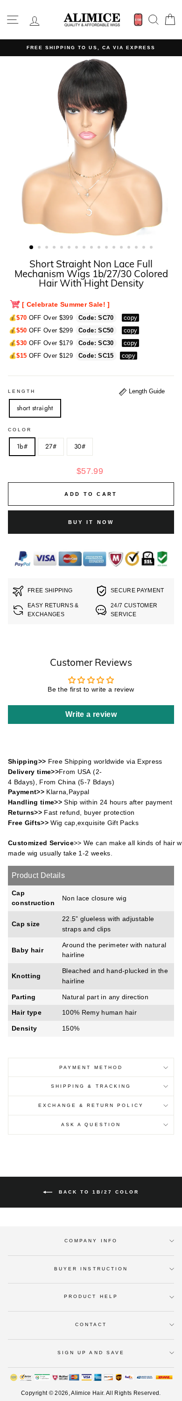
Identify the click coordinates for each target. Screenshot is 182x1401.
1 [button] (31, 247)
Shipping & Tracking (91, 1086)
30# (79, 446)
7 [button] (77, 248)
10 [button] (100, 248)
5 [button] (62, 248)
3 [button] (47, 248)
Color (20, 429)
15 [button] (137, 248)
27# (50, 446)
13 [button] (122, 248)
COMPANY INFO (91, 1240)
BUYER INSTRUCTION (91, 1268)
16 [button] (144, 248)
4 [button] (55, 248)
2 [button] (40, 248)
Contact (91, 1324)
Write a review (91, 714)
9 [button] (92, 248)
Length (21, 391)
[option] (91, 48)
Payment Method (91, 1067)
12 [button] (114, 248)
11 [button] (107, 248)
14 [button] (129, 248)
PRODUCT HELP (91, 1296)
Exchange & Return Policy (90, 1105)
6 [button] (70, 248)
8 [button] (85, 248)
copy (130, 317)
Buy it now (91, 522)
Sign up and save (91, 1352)
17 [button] (152, 248)
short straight (35, 408)
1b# (22, 446)
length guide (146, 391)
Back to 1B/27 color (97, 1192)
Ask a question (91, 1124)
